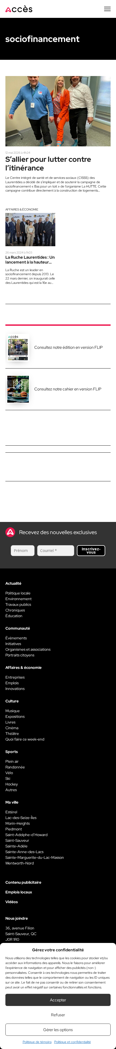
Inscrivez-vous (91, 550)
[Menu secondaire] (107, 9)
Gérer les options (58, 1029)
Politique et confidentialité (72, 1042)
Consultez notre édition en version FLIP (68, 347)
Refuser (58, 1015)
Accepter (58, 1000)
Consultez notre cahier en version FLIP (67, 389)
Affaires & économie (21, 209)
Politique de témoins (37, 1042)
